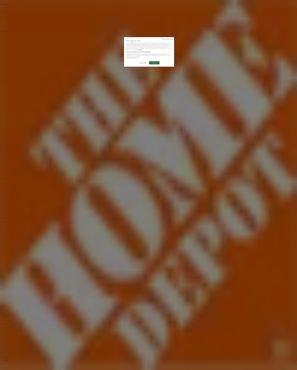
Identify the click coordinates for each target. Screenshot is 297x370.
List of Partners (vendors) (131, 57)
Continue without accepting (167, 39)
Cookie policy (139, 49)
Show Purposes (143, 62)
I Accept (154, 62)
